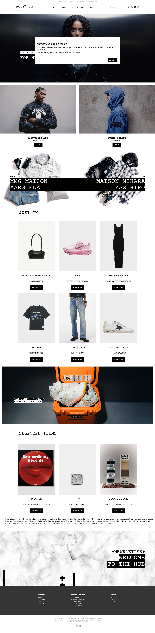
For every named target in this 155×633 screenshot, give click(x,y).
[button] (112, 60)
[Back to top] (149, 627)
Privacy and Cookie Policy (53, 53)
